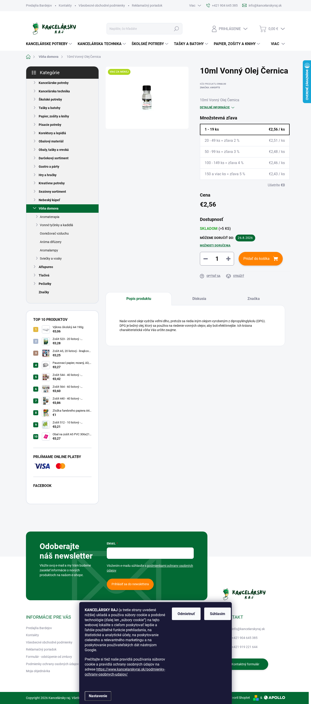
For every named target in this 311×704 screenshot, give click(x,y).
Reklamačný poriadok (147, 5)
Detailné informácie (215, 107)
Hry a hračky (47, 175)
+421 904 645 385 (244, 638)
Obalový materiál (51, 141)
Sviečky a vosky (51, 258)
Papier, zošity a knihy (54, 116)
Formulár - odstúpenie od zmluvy (49, 656)
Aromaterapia (49, 217)
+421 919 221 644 (244, 647)
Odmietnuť (186, 614)
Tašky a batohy (49, 108)
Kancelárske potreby (54, 83)
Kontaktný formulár (245, 664)
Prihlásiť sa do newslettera (130, 584)
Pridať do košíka (256, 258)
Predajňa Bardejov (39, 5)
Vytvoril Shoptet (238, 697)
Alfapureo (46, 267)
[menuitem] (49, 44)
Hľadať (176, 28)
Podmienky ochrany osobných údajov (52, 664)
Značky (44, 292)
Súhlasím (217, 614)
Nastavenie (98, 696)
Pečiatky (45, 284)
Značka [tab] (253, 298)
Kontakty (65, 5)
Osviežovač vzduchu (54, 233)
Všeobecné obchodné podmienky (102, 5)
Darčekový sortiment (54, 158)
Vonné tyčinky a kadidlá (56, 225)
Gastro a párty (49, 166)
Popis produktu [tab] (138, 298)
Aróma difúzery (50, 242)
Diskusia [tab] (199, 298)
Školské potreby (50, 99)
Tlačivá (44, 275)
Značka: (210, 87)
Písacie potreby (50, 125)
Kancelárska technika (54, 91)
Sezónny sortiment (52, 191)
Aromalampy (49, 250)
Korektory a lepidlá (52, 133)
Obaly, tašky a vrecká (54, 150)
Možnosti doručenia (215, 245)
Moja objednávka (38, 671)
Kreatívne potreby (52, 183)
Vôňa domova (49, 208)
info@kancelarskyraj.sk (248, 629)
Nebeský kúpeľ (49, 200)
